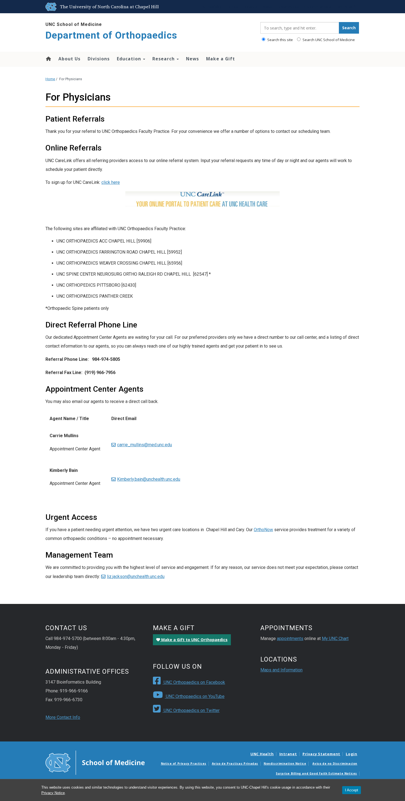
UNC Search (347, 6)
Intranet (288, 753)
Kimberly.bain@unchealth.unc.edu (148, 479)
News (192, 59)
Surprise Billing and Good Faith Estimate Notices (316, 773)
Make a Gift (220, 59)
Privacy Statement (321, 753)
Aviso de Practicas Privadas (235, 763)
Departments (288, 6)
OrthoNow (263, 529)
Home (48, 58)
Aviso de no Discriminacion (334, 763)
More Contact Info (62, 717)
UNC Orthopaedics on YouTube (195, 696)
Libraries (250, 6)
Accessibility (212, 6)
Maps (267, 6)
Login (351, 753)
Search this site (279, 39)
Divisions (99, 59)
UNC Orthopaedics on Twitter (191, 710)
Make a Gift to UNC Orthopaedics (194, 639)
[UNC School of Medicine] (95, 762)
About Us (69, 59)
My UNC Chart (335, 638)
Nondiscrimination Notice (285, 763)
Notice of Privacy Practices (183, 763)
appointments (290, 638)
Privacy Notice (53, 793)
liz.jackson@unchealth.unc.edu (135, 576)
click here (110, 182)
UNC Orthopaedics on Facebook (194, 682)
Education (129, 59)
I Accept (351, 790)
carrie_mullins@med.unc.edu (144, 444)
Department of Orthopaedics (111, 35)
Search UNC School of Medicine (328, 39)
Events (232, 6)
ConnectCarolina (318, 6)
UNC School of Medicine (73, 24)
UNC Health (262, 753)
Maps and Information (281, 670)
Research (164, 59)
